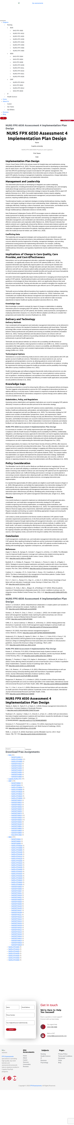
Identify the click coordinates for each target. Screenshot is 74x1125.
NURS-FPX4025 (13, 951)
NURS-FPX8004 (16, 787)
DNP (11, 79)
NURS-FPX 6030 (18, 65)
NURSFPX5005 (16, 888)
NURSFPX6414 (16, 932)
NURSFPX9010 (16, 815)
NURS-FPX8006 (16, 789)
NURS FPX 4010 (18, 33)
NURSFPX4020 (16, 766)
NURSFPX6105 (16, 908)
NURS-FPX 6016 (18, 71)
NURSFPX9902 (16, 828)
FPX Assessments (8, 1056)
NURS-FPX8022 (16, 794)
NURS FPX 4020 (18, 36)
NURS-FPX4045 (13, 955)
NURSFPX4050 (16, 772)
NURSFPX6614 (16, 940)
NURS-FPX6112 (16, 856)
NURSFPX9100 (16, 824)
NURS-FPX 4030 (18, 39)
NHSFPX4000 (16, 757)
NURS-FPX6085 (16, 850)
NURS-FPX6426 (16, 876)
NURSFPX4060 (16, 774)
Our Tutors (10, 107)
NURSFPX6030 (16, 904)
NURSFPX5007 (16, 891)
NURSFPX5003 (16, 886)
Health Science (12, 96)
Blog (4, 114)
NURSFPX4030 (16, 768)
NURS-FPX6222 (16, 863)
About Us (6, 101)
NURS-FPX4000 (16, 759)
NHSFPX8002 (16, 783)
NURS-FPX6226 (16, 867)
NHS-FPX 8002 (18, 85)
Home (5, 99)
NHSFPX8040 (16, 785)
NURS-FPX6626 (16, 884)
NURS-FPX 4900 (18, 50)
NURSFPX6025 (16, 899)
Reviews (5, 112)
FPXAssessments (36, 1085)
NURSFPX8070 (16, 813)
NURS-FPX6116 (16, 858)
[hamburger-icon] (3, 20)
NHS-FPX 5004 (18, 56)
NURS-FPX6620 (16, 878)
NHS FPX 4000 (18, 30)
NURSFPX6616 (16, 942)
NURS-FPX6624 (16, 882)
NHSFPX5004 (16, 839)
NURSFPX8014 (16, 804)
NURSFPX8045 (16, 811)
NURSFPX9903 (16, 830)
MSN (11, 53)
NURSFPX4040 (16, 770)
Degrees (5, 22)
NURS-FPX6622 (16, 880)
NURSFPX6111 (16, 914)
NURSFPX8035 (16, 809)
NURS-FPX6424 (16, 873)
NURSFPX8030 (16, 807)
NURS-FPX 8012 (18, 88)
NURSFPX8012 (16, 802)
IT (7, 94)
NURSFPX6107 (16, 910)
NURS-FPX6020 (16, 845)
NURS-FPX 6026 (18, 76)
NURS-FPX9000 (16, 798)
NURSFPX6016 (16, 895)
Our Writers (10, 109)
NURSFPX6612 (16, 938)
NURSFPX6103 (16, 906)
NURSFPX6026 (16, 901)
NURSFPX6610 (16, 936)
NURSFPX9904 (16, 832)
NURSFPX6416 (16, 934)
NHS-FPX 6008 (18, 62)
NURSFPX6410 (16, 927)
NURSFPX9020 (16, 817)
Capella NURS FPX (14, 779)
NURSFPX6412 (16, 929)
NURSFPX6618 (16, 945)
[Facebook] (4, 1078)
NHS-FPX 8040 (18, 91)
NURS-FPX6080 (16, 848)
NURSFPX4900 (16, 776)
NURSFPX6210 (16, 917)
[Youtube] (14, 1078)
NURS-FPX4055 (13, 957)
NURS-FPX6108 (16, 854)
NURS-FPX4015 (13, 949)
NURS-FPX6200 (16, 860)
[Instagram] (9, 1078)
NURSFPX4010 (16, 763)
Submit (8, 992)
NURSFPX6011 (16, 893)
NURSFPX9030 (16, 819)
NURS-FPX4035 (13, 953)
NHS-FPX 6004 (18, 59)
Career (9, 104)
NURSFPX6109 (16, 912)
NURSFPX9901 (16, 826)
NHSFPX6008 (16, 843)
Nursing (9, 25)
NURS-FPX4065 (13, 960)
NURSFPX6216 (16, 923)
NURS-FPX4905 (16, 761)
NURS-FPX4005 (13, 947)
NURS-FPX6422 (16, 871)
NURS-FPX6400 (16, 869)
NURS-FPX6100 (16, 852)
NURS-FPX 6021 (18, 73)
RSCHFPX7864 (16, 835)
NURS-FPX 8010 (18, 82)
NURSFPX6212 (16, 919)
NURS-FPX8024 (16, 796)
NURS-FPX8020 (16, 791)
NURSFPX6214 (16, 921)
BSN (11, 27)
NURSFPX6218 (16, 925)
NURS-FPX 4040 (18, 42)
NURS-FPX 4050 (18, 45)
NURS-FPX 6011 (18, 68)
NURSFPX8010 (16, 800)
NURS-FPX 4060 (18, 48)
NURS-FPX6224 (16, 865)
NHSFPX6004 (16, 841)
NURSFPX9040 (16, 822)
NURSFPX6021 (16, 897)
